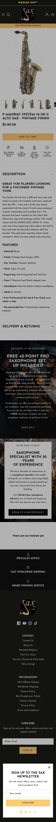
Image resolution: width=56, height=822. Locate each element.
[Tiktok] (35, 812)
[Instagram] (30, 812)
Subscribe (28, 803)
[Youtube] (26, 812)
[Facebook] (21, 812)
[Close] (49, 767)
